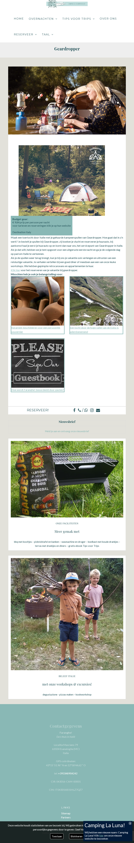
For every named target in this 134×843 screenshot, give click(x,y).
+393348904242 (67, 773)
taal (46, 34)
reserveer (23, 34)
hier (101, 835)
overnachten (41, 18)
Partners (66, 817)
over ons (108, 18)
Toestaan (57, 836)
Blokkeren (76, 836)
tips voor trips (76, 18)
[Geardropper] (68, 101)
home (19, 18)
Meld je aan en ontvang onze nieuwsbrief (67, 431)
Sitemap (65, 813)
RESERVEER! (38, 410)
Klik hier (15, 270)
